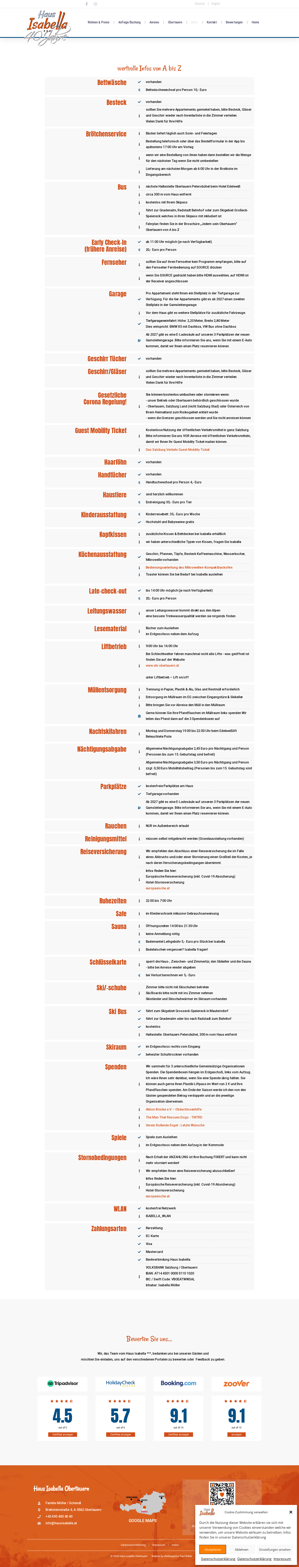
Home (255, 22)
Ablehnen (241, 1549)
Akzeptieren (212, 1549)
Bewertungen (234, 22)
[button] (291, 1512)
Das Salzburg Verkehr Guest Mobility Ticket (178, 450)
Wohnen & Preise (98, 22)
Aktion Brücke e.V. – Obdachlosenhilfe (174, 1109)
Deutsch (200, 3)
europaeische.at (158, 888)
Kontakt (212, 22)
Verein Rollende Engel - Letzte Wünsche (175, 1125)
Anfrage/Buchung (129, 22)
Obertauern (175, 22)
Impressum (282, 1559)
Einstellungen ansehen (275, 1549)
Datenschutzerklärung (218, 1559)
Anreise (154, 22)
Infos (194, 22)
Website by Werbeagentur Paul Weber (172, 1556)
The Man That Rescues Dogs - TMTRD (174, 1117)
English (216, 3)
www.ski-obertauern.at (162, 665)
